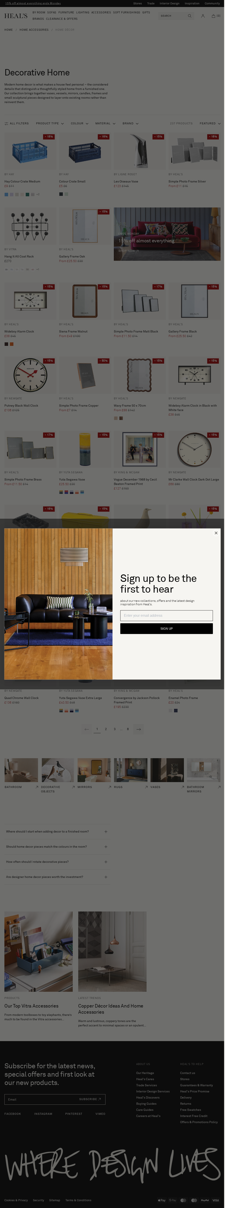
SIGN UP (165, 629)
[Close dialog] (214, 533)
